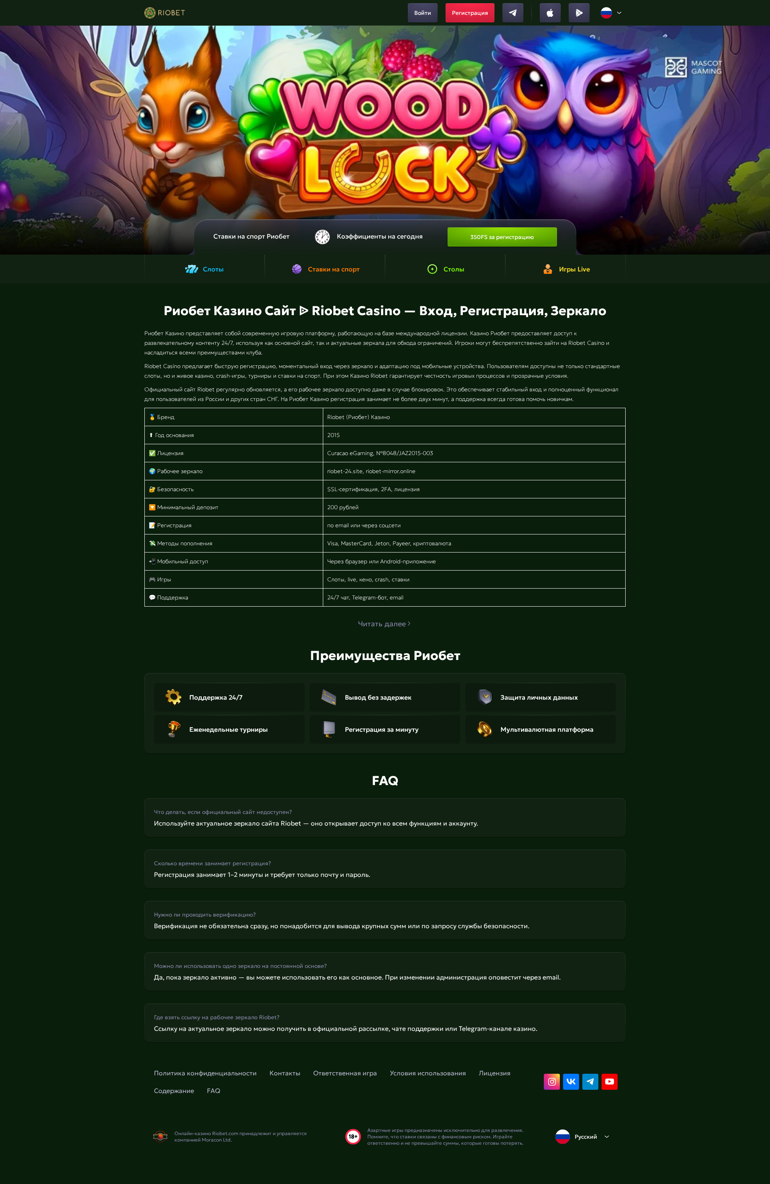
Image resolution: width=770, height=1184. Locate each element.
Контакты (285, 1073)
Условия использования (428, 1073)
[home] (164, 12)
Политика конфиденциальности (205, 1073)
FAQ (213, 1091)
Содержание (174, 1091)
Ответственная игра (345, 1073)
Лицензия (495, 1073)
